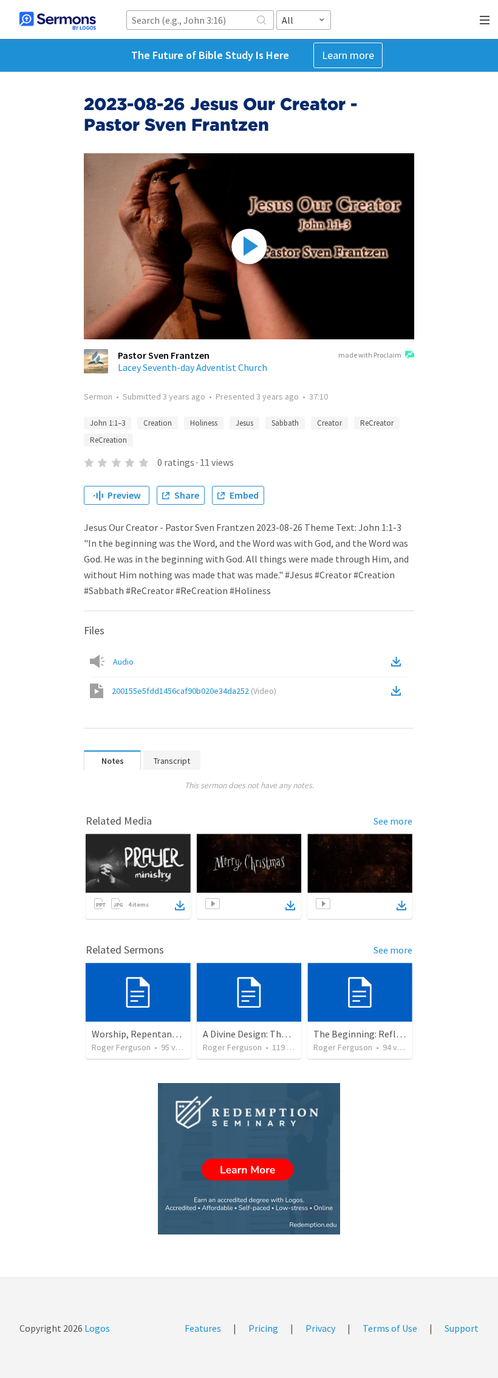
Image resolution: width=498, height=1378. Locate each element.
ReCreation (108, 440)
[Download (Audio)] (398, 662)
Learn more (348, 55)
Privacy (320, 1328)
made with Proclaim (369, 354)
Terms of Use (390, 1328)
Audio (123, 661)
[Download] (180, 905)
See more (393, 821)
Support (462, 1328)
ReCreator (377, 423)
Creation (157, 423)
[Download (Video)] (398, 691)
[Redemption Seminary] (249, 1158)
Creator (329, 423)
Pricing (263, 1328)
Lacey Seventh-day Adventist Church (192, 367)
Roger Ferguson (121, 1047)
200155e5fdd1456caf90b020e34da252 (194, 690)
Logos (96, 1328)
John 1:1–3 (107, 423)
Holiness (203, 423)
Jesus (244, 423)
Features (203, 1328)
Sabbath (285, 423)
